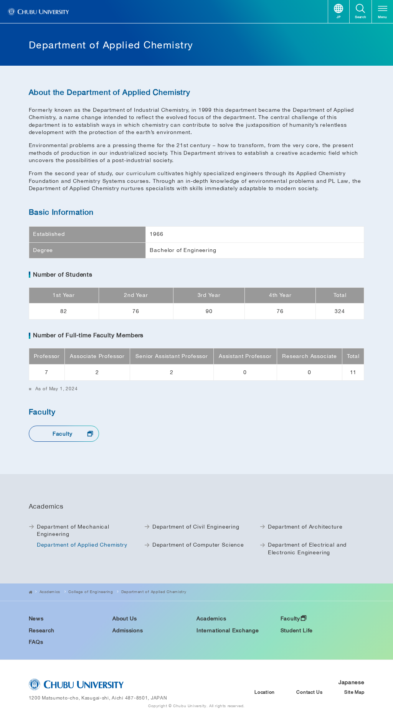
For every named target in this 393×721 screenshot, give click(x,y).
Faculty (63, 434)
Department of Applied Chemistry (154, 591)
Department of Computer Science (198, 545)
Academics (50, 591)
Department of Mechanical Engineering (73, 530)
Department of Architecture (305, 527)
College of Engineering (90, 591)
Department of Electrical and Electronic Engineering (307, 548)
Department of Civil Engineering (195, 527)
